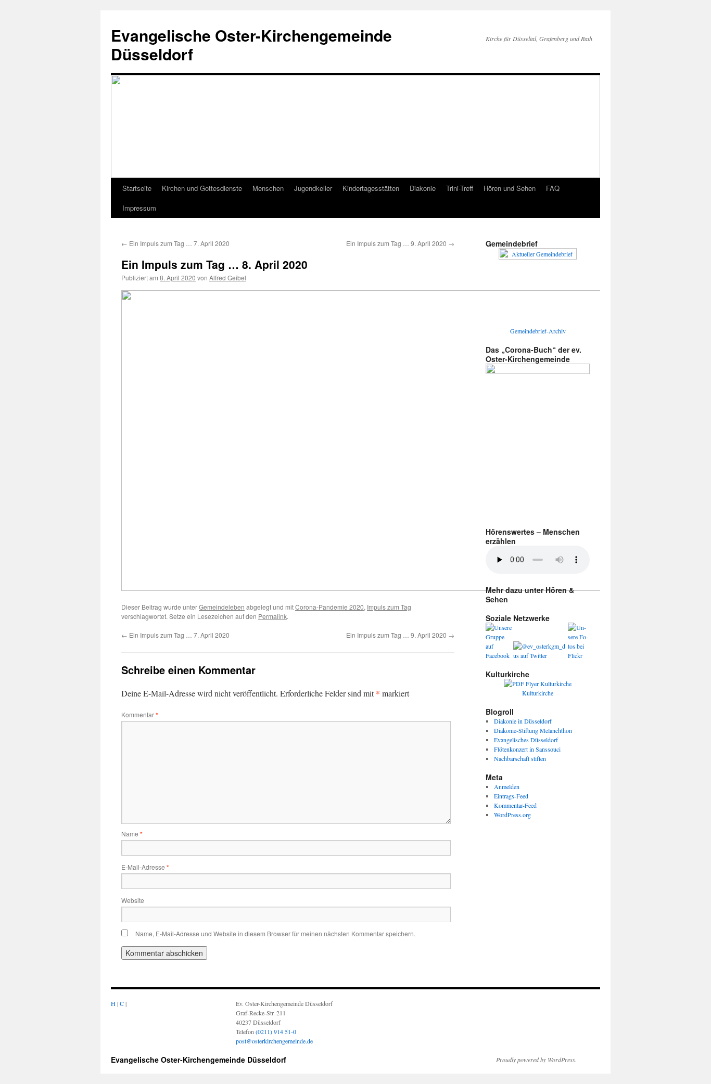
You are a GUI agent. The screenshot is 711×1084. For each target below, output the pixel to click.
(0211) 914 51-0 (276, 1031)
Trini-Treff (459, 188)
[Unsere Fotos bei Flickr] (579, 655)
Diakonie (423, 188)
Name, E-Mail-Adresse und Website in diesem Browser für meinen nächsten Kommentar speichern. (275, 933)
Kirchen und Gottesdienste (202, 188)
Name (132, 833)
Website (132, 900)
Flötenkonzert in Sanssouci (527, 749)
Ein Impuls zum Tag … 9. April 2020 (400, 243)
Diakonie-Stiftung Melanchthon (533, 730)
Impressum (139, 208)
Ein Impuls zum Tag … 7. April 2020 (175, 243)
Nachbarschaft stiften (520, 758)
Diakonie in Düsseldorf (523, 721)
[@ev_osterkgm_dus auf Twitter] (540, 655)
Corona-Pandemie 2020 (329, 606)
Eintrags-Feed (511, 796)
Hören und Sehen (510, 188)
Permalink (272, 616)
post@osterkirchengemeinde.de (274, 1041)
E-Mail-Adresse (145, 866)
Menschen (268, 188)
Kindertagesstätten (370, 188)
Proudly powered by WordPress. (536, 1059)
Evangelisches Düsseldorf (526, 739)
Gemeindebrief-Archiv (538, 331)
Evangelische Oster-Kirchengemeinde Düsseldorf (251, 44)
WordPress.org (512, 814)
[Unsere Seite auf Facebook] (499, 655)
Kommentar (139, 714)
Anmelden (506, 786)
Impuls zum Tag (389, 606)
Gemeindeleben (222, 606)
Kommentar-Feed (515, 805)
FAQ (553, 188)
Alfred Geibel (227, 277)
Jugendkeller (313, 188)
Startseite (136, 188)
